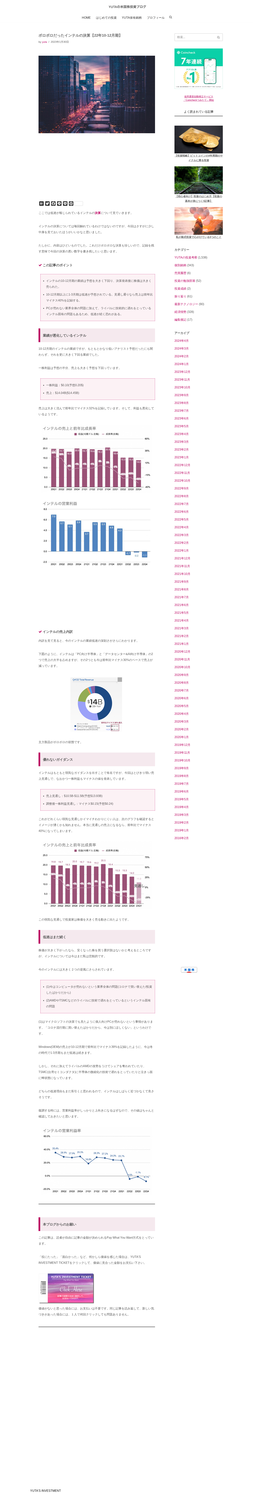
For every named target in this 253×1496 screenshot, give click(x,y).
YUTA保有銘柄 (132, 17)
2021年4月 (181, 620)
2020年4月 (181, 713)
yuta (44, 41)
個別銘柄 (180, 265)
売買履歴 (180, 273)
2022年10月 (182, 480)
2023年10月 (182, 387)
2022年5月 (181, 519)
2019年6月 (181, 791)
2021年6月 (181, 605)
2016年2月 (181, 838)
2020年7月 (181, 690)
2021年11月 (182, 566)
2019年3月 (181, 814)
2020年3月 (181, 721)
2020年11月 (182, 659)
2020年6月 (181, 698)
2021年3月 (181, 628)
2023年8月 (181, 402)
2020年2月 (181, 729)
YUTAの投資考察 (185, 257)
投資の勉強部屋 (184, 280)
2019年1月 (181, 830)
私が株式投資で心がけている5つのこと (199, 237)
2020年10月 (182, 667)
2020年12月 (182, 651)
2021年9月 (181, 581)
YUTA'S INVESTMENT (45, 1490)
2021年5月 (181, 612)
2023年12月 (182, 371)
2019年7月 (181, 783)
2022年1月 (181, 550)
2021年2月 (181, 636)
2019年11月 (182, 752)
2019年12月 (182, 744)
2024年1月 (181, 364)
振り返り (180, 296)
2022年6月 (181, 511)
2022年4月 (181, 527)
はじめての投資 (106, 17)
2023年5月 (181, 426)
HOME (86, 17)
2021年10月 (182, 573)
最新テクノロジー (186, 304)
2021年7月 (181, 597)
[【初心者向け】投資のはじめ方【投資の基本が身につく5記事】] (198, 180)
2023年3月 (181, 441)
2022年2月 (181, 542)
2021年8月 (181, 589)
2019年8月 (181, 776)
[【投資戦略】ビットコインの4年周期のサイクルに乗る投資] (198, 139)
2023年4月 (181, 434)
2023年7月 (181, 410)
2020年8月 (181, 682)
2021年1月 (181, 643)
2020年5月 (181, 706)
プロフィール (156, 17)
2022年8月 (181, 496)
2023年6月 (181, 418)
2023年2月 (181, 449)
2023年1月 (181, 457)
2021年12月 (182, 558)
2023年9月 (181, 395)
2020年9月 (181, 674)
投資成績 (180, 288)
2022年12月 (182, 465)
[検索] (218, 37)
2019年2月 (181, 822)
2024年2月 (181, 356)
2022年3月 (181, 535)
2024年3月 (181, 348)
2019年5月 (181, 799)
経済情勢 (180, 311)
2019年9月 (181, 768)
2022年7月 (181, 504)
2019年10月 (182, 760)
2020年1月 (181, 737)
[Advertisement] (97, 172)
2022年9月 (181, 488)
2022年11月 (182, 472)
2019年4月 (181, 807)
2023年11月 (182, 379)
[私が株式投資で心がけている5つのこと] (198, 221)
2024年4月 (181, 340)
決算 (98, 212)
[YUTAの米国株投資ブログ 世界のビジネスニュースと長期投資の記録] (126, 6)
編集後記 (180, 319)
